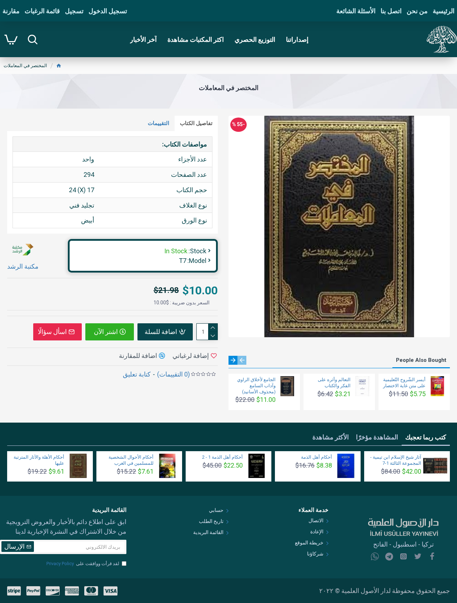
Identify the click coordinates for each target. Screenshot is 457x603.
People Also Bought (421, 360)
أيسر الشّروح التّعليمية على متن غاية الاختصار (404, 382)
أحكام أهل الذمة (316, 457)
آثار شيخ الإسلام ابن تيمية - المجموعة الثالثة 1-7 (395, 460)
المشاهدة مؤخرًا (377, 437)
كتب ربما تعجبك (425, 437)
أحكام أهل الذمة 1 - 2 (222, 457)
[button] (241, 360)
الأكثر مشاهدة (330, 437)
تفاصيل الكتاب (196, 123)
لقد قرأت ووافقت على (82, 563)
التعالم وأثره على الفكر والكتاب (334, 382)
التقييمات (158, 123)
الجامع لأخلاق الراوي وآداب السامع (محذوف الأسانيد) (256, 385)
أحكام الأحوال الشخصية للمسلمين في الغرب (131, 460)
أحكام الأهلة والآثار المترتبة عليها (39, 460)
